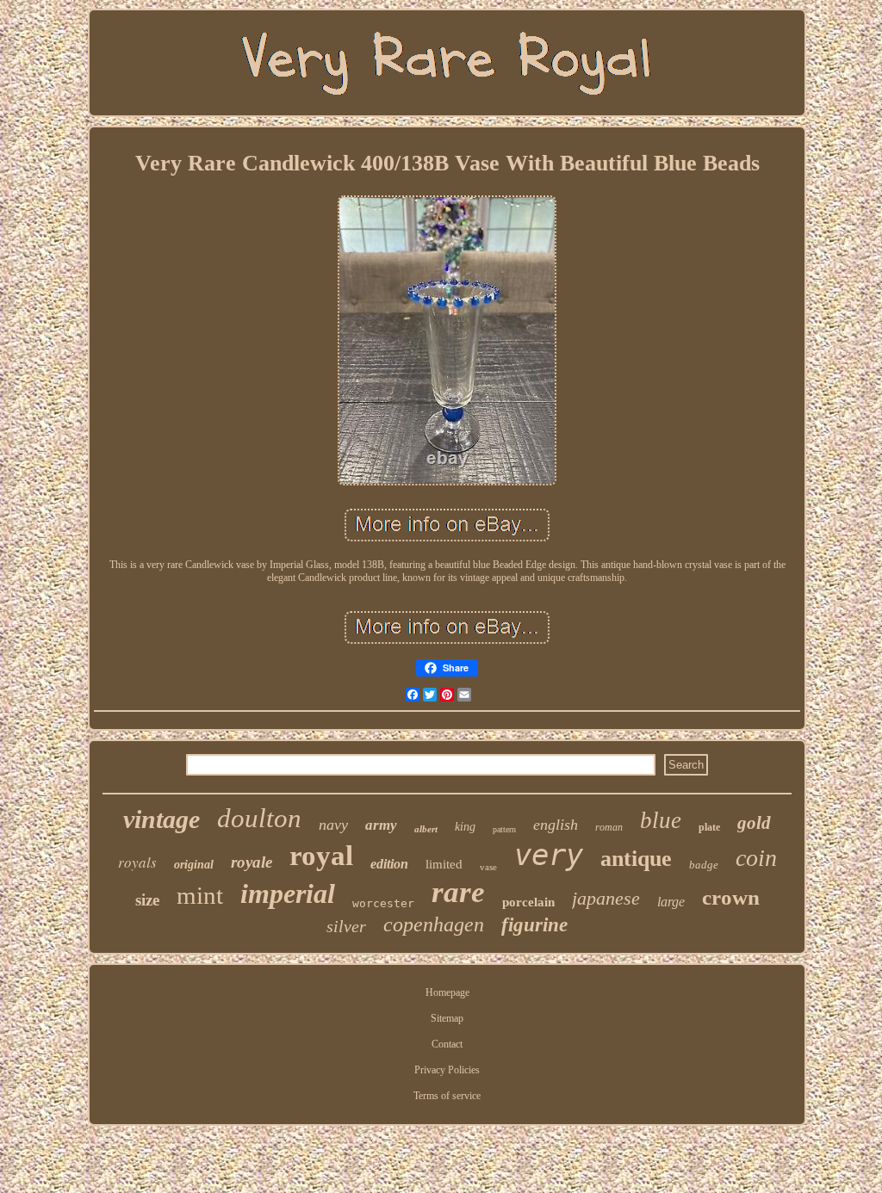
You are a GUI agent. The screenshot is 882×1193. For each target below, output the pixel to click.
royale (251, 862)
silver (346, 926)
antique (636, 858)
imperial (287, 893)
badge (703, 864)
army (381, 825)
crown (731, 897)
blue (660, 820)
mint (200, 895)
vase (488, 867)
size (147, 900)
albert (426, 829)
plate (709, 827)
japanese (606, 898)
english (555, 824)
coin (756, 857)
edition (389, 863)
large (671, 901)
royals (137, 862)
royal (321, 855)
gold (754, 823)
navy (333, 824)
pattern (504, 829)
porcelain (528, 902)
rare (458, 892)
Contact (447, 1044)
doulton (259, 818)
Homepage (447, 992)
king (465, 826)
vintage (161, 819)
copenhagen (433, 924)
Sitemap (447, 1018)
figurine (534, 925)
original (194, 864)
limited (444, 864)
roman (609, 827)
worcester (383, 903)
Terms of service (447, 1096)
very (548, 855)
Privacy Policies (447, 1070)
